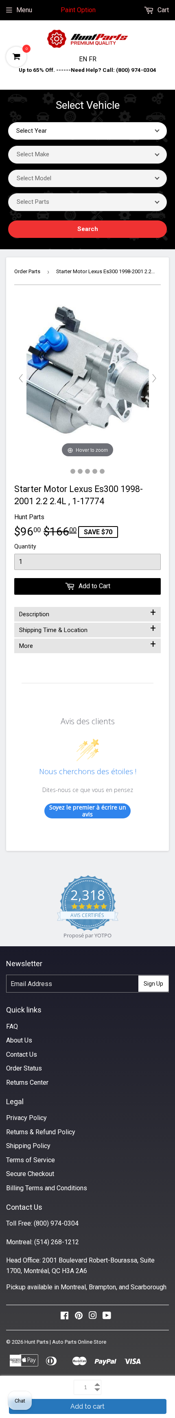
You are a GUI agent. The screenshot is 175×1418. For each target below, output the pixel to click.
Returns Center (27, 1082)
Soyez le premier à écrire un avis (87, 810)
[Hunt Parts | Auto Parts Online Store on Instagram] (93, 1317)
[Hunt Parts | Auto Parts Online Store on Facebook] (64, 1317)
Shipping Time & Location (87, 628)
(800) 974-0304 (56, 1223)
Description (87, 612)
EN (84, 59)
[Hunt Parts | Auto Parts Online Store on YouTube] (107, 1317)
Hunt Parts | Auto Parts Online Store (65, 1342)
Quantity (25, 546)
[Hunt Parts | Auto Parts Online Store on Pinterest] (78, 1317)
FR (92, 59)
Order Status (24, 1068)
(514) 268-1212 (56, 1242)
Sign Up (153, 983)
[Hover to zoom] (87, 378)
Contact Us (21, 1054)
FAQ (12, 1026)
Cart (162, 10)
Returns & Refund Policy (40, 1132)
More (87, 644)
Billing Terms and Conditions (46, 1188)
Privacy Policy (26, 1118)
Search (87, 229)
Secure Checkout (30, 1174)
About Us (19, 1040)
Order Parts (27, 271)
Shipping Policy (28, 1146)
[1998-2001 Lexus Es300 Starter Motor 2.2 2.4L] (72, 471)
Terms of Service (30, 1160)
